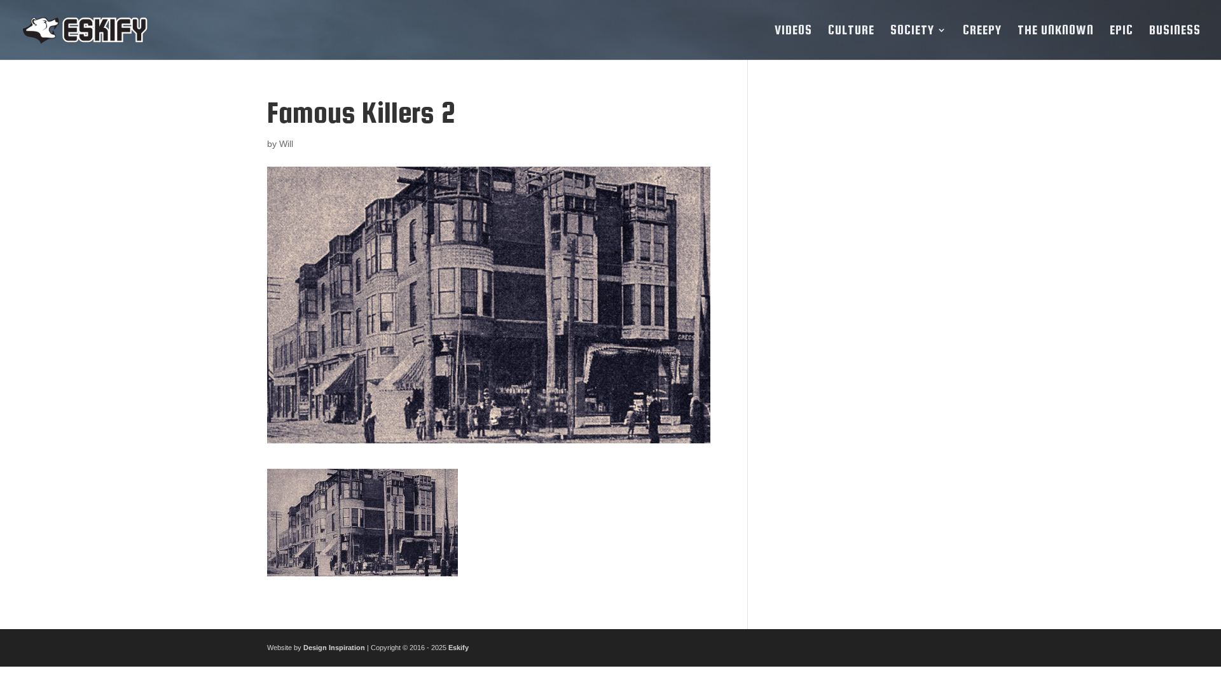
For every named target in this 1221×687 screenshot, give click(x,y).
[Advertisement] (860, 287)
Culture (851, 31)
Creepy (982, 31)
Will (286, 144)
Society (912, 31)
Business (1175, 31)
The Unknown (1056, 31)
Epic (1121, 31)
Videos (793, 31)
